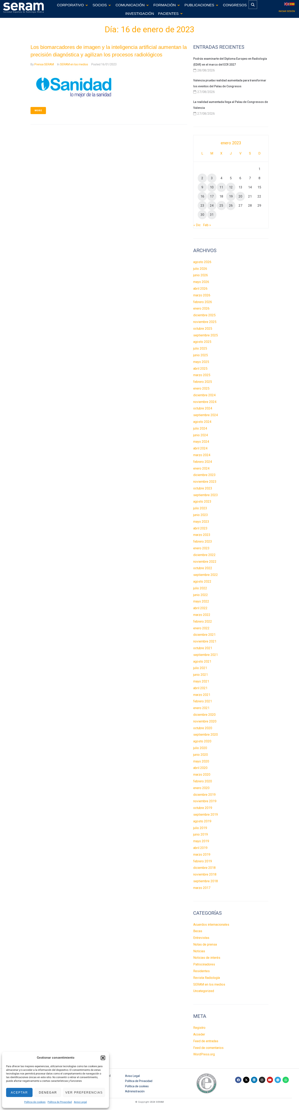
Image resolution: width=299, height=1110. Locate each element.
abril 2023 (200, 528)
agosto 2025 (202, 342)
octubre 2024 (202, 408)
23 (202, 205)
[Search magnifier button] (253, 5)
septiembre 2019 (205, 814)
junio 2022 (200, 595)
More (38, 110)
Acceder (199, 1034)
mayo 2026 (201, 282)
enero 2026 (201, 308)
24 (212, 205)
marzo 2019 (201, 854)
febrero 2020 (202, 781)
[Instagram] (262, 1080)
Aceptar (19, 1092)
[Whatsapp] (286, 1080)
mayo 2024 (201, 442)
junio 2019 (200, 834)
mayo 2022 (201, 601)
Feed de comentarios (208, 1048)
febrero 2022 (202, 621)
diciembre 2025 (204, 315)
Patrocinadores (204, 964)
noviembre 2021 (204, 641)
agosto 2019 (202, 821)
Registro (199, 1028)
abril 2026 (200, 288)
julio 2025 (200, 348)
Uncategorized (203, 991)
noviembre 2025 (204, 322)
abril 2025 (200, 368)
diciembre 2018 (204, 868)
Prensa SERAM (44, 64)
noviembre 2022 (204, 562)
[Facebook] (238, 1080)
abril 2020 (200, 768)
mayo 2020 (201, 761)
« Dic (197, 225)
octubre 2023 (202, 488)
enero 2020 (201, 788)
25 (221, 205)
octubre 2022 (202, 568)
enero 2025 (201, 388)
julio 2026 (200, 269)
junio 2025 (200, 355)
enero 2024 (201, 468)
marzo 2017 (201, 888)
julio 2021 (200, 668)
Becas (197, 931)
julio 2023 (200, 508)
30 (202, 215)
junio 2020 (200, 755)
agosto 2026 (202, 262)
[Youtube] (270, 1080)
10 (212, 187)
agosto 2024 (202, 422)
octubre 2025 (202, 328)
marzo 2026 (201, 295)
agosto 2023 (202, 501)
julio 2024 (200, 428)
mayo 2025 (201, 362)
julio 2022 (200, 588)
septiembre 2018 (205, 881)
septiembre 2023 (205, 495)
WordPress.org (204, 1054)
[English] (287, 4)
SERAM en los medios (74, 64)
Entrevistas (201, 938)
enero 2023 (201, 548)
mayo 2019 (201, 841)
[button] (103, 1058)
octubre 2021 (202, 648)
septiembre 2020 (205, 734)
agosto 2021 (202, 661)
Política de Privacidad (60, 1102)
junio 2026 (200, 275)
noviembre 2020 (204, 721)
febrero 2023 (202, 541)
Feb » (207, 225)
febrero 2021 (202, 701)
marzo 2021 (201, 695)
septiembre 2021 (205, 655)
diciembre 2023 (204, 475)
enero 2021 (201, 708)
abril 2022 (200, 608)
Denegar (48, 1092)
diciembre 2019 (204, 795)
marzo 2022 (201, 615)
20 (240, 196)
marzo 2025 (201, 375)
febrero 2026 (202, 302)
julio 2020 (200, 748)
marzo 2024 (201, 455)
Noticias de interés (206, 958)
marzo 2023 (201, 535)
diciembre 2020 (204, 715)
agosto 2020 (202, 741)
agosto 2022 (202, 581)
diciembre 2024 (204, 395)
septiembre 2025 (205, 335)
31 (212, 215)
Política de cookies (35, 1102)
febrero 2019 (202, 861)
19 (231, 196)
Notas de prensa (205, 944)
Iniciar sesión (287, 11)
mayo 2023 (201, 522)
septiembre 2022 (205, 575)
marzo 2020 (201, 774)
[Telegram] (278, 1080)
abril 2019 (200, 848)
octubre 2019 (202, 808)
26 (231, 205)
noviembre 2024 (204, 402)
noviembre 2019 (204, 801)
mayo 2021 (201, 681)
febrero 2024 (202, 462)
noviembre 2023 (204, 482)
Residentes (201, 971)
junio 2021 (200, 675)
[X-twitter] (246, 1080)
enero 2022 (201, 628)
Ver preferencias (84, 1092)
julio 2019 (200, 828)
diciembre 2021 (204, 635)
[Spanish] (292, 4)
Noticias (199, 951)
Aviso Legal (80, 1102)
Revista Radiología (206, 978)
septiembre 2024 (205, 415)
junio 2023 (200, 515)
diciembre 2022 (204, 555)
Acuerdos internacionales (211, 924)
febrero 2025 (202, 382)
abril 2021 (200, 688)
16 (202, 196)
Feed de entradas (205, 1041)
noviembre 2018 (204, 874)
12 (231, 187)
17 (212, 196)
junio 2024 (200, 435)
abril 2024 (200, 448)
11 (221, 187)
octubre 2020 (202, 728)
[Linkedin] (254, 1080)
